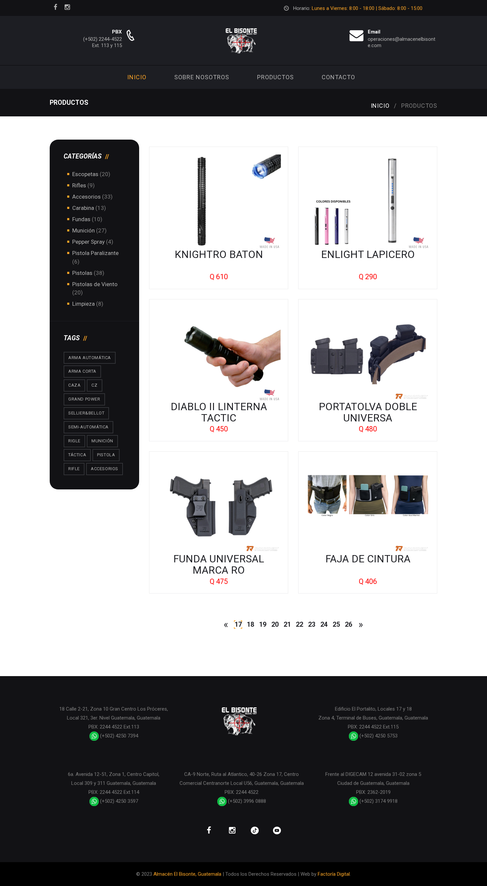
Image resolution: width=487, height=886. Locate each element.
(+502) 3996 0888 (246, 801)
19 (262, 624)
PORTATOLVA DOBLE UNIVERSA (368, 412)
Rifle (74, 468)
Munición (83, 230)
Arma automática (89, 357)
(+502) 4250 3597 (118, 801)
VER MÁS (219, 202)
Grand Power (84, 399)
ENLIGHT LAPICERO (368, 254)
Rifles (79, 185)
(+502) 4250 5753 (378, 736)
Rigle (74, 440)
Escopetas (85, 174)
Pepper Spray (88, 241)
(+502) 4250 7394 (118, 736)
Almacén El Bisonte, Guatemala (187, 874)
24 (324, 624)
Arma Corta (82, 371)
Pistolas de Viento (95, 284)
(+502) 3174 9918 (378, 801)
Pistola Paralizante (95, 253)
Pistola (106, 454)
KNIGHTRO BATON (219, 254)
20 (275, 624)
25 (336, 624)
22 (299, 624)
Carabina (83, 208)
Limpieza (83, 303)
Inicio (136, 77)
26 (348, 624)
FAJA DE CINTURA (367, 559)
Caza (74, 385)
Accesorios (86, 196)
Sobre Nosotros (201, 77)
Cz (94, 385)
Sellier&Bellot (86, 413)
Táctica (77, 454)
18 (250, 624)
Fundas (81, 219)
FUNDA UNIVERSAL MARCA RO (218, 564)
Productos (275, 77)
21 (287, 624)
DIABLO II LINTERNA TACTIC (219, 412)
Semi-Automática (88, 426)
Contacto (338, 77)
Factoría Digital (334, 874)
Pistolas (83, 273)
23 (311, 624)
